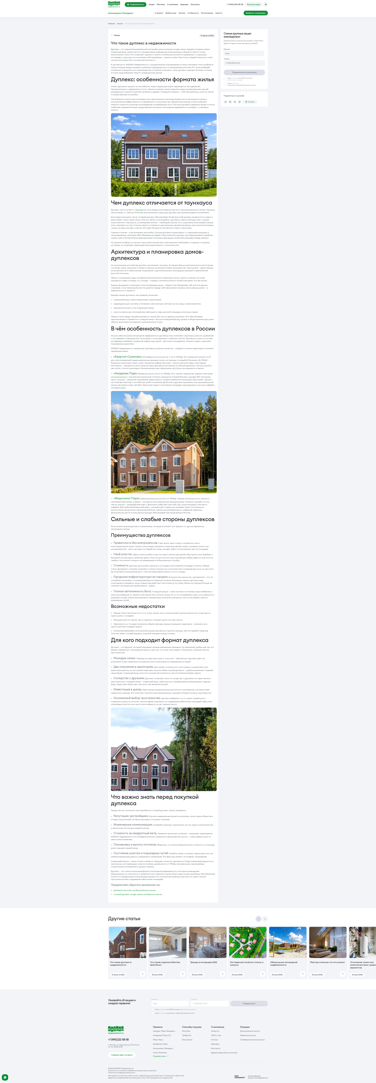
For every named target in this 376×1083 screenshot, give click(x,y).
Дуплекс (115, 49)
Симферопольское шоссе (252, 1039)
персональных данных (235, 80)
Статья (120, 23)
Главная (111, 23)
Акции (151, 4)
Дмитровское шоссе (250, 1031)
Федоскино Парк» (127, 498)
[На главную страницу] (114, 4)
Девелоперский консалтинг (224, 1052)
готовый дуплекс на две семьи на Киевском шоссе (137, 894)
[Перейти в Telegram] (265, 4)
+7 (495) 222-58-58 (235, 4)
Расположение (207, 13)
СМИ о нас (216, 1035)
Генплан (182, 13)
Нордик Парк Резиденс (164, 1031)
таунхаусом (140, 210)
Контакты (195, 4)
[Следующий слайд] (265, 919)
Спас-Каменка (160, 1052)
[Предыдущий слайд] (258, 919)
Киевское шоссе (248, 1035)
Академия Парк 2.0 (162, 1035)
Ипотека (161, 4)
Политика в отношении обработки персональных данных (132, 1070)
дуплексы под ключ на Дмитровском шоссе (134, 890)
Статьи (214, 1039)
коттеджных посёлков (121, 341)
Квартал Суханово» (128, 356)
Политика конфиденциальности (121, 1073)
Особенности (193, 13)
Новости (218, 13)
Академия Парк (125, 373)
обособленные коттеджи (148, 235)
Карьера (184, 4)
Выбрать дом (171, 13)
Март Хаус (158, 1039)
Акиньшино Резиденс (120, 13)
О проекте (159, 13)
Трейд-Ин (186, 1035)
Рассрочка (187, 1039)
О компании (172, 4)
